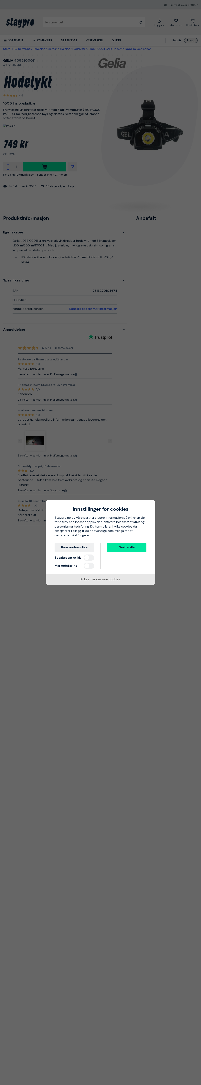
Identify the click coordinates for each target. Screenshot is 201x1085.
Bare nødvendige (74, 547)
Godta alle (127, 547)
